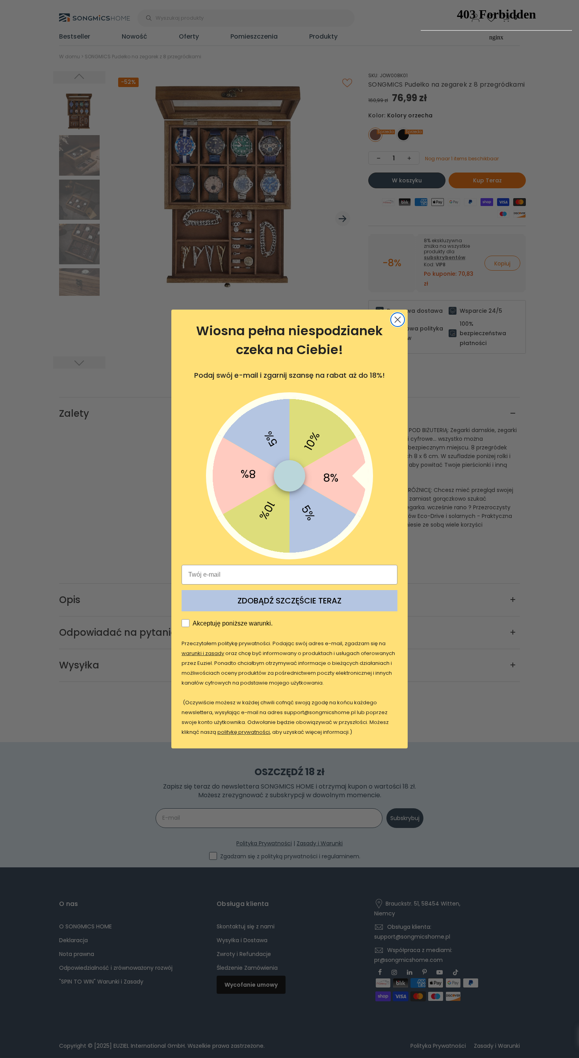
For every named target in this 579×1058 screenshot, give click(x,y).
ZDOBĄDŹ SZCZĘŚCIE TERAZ (289, 600)
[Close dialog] (398, 320)
